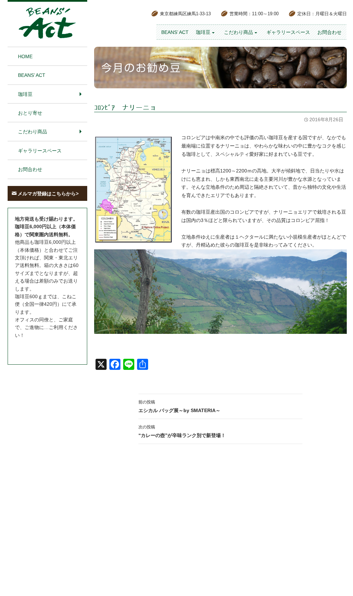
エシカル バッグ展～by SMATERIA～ (179, 406)
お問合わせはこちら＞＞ (41, 348)
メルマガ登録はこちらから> (48, 193)
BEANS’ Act (175, 32)
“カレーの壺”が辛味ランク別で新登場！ (182, 431)
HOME (25, 56)
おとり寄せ (30, 113)
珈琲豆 (203, 32)
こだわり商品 (238, 32)
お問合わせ (329, 32)
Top (338, 582)
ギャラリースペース (288, 32)
